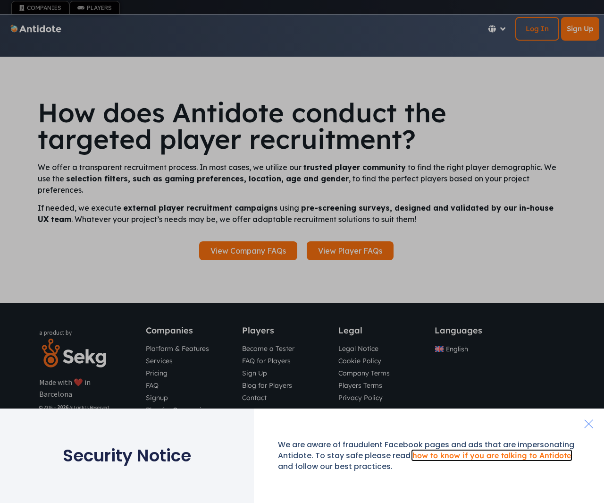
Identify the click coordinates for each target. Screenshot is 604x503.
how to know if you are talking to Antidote (491, 455)
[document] (302, 251)
